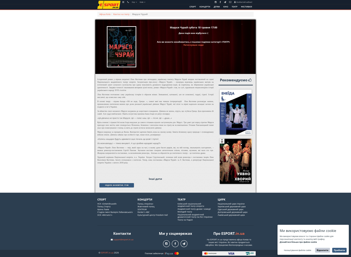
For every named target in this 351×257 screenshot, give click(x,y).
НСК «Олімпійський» (107, 203)
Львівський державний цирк (231, 215)
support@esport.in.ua (123, 239)
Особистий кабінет (244, 2)
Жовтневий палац (146, 206)
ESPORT (107, 252)
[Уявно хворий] (236, 161)
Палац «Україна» (145, 203)
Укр (133, 2)
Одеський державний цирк (230, 209)
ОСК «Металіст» (104, 215)
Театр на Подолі (185, 219)
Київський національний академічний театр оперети (191, 204)
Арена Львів (103, 209)
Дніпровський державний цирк (232, 212)
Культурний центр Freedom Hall (153, 215)
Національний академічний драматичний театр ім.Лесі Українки (195, 215)
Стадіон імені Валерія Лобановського (115, 212)
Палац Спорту (104, 206)
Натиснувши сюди (193, 44)
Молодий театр (185, 211)
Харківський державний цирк (232, 206)
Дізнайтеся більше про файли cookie (298, 242)
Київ (142, 2)
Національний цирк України (231, 203)
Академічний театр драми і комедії (194, 209)
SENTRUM (142, 209)
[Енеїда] (236, 112)
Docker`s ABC (144, 212)
